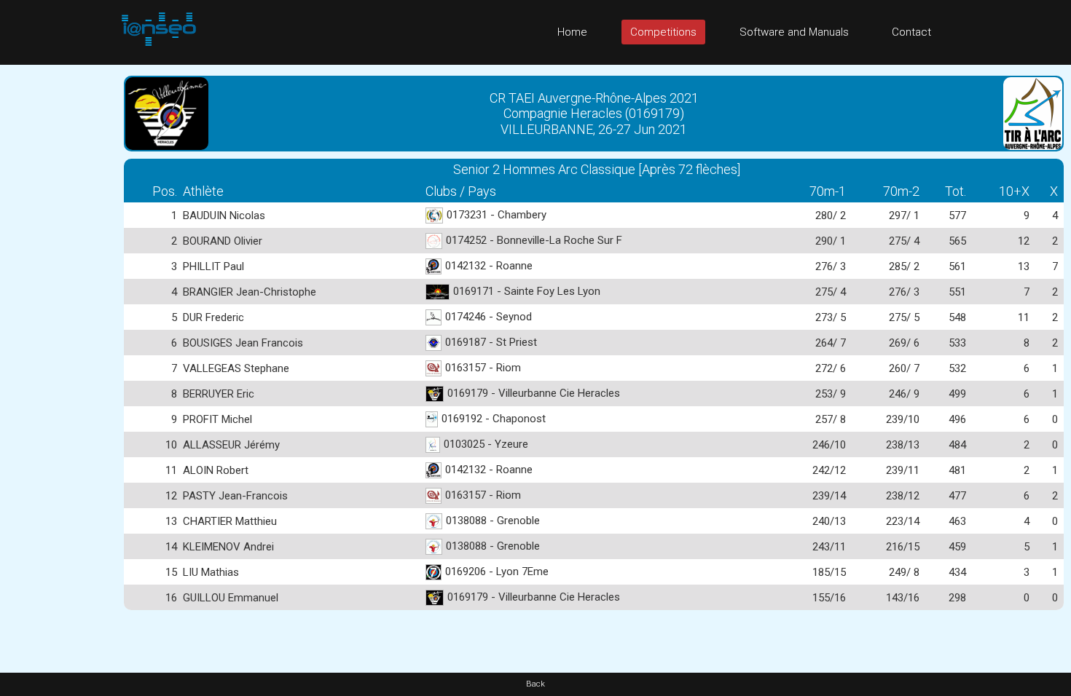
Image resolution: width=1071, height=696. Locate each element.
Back (535, 684)
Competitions (663, 32)
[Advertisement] (58, 283)
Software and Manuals (794, 32)
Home (572, 32)
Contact (911, 32)
